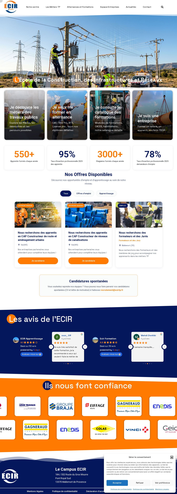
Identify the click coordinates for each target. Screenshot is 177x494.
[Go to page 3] (68, 363)
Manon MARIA (68, 335)
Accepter (117, 483)
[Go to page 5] (151, 363)
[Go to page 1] (63, 363)
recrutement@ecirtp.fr (112, 290)
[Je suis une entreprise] (152, 115)
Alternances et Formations (80, 7)
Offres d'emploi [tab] (83, 193)
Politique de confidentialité (121, 489)
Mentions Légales (162, 489)
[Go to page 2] (65, 363)
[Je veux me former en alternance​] (67, 115)
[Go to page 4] (149, 363)
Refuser (140, 483)
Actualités (131, 7)
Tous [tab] (65, 193)
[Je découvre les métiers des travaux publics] (24, 115)
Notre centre (32, 7)
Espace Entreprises (109, 7)
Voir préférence (162, 483)
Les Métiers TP (53, 7)
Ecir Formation (108, 338)
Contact (147, 7)
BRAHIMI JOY (147, 335)
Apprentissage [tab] (106, 193)
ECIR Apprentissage (31, 338)
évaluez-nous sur (30, 354)
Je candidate (37, 261)
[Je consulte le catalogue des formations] (110, 115)
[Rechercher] (162, 7)
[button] (172, 457)
